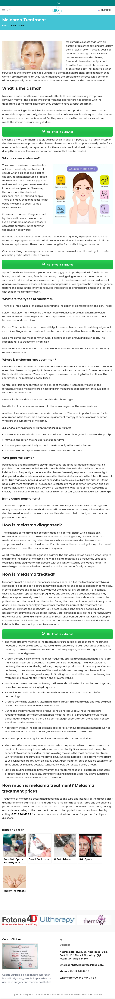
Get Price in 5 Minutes (59, 132)
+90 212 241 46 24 (78, 971)
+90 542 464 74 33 (84, 977)
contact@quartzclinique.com (85, 965)
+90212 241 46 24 (20, 814)
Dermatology (17, 25)
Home (4, 25)
